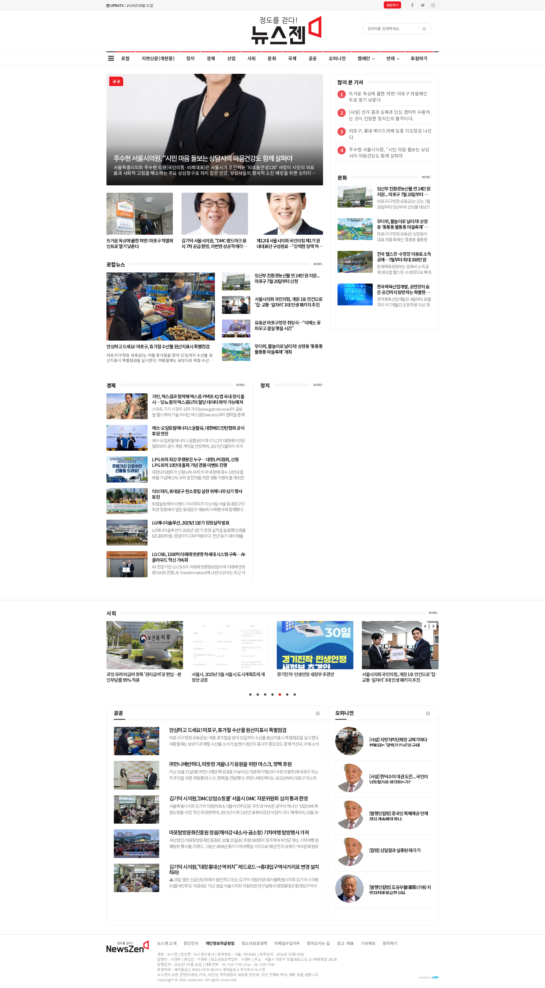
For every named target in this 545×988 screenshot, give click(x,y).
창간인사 (191, 943)
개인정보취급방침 (220, 943)
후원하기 (392, 5)
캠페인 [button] (364, 58)
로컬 (125, 58)
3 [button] (265, 694)
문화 (272, 58)
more (317, 264)
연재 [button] (391, 58)
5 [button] (280, 694)
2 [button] (258, 694)
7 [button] (295, 694)
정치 (190, 58)
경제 (211, 58)
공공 (313, 58)
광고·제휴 (345, 943)
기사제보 (368, 943)
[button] (425, 626)
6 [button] (287, 694)
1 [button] (250, 694)
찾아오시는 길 (318, 943)
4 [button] (272, 694)
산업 (231, 58)
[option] (214, 130)
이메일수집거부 (287, 943)
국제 (292, 58)
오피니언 (337, 58)
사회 (251, 58)
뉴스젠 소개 (167, 943)
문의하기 (390, 943)
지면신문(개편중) (158, 58)
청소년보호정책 (254, 943)
